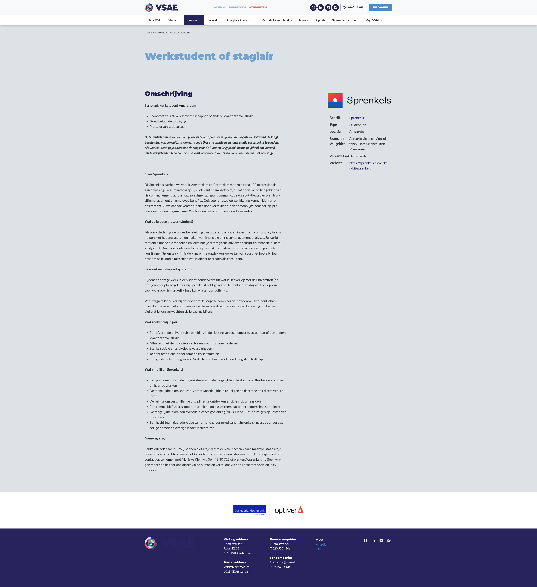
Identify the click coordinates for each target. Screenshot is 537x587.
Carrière (172, 32)
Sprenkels (356, 118)
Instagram (328, 7)
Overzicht (185, 32)
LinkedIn (320, 7)
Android (321, 544)
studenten (258, 7)
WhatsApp (313, 7)
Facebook (335, 7)
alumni (220, 7)
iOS (318, 549)
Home (161, 32)
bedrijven (237, 7)
